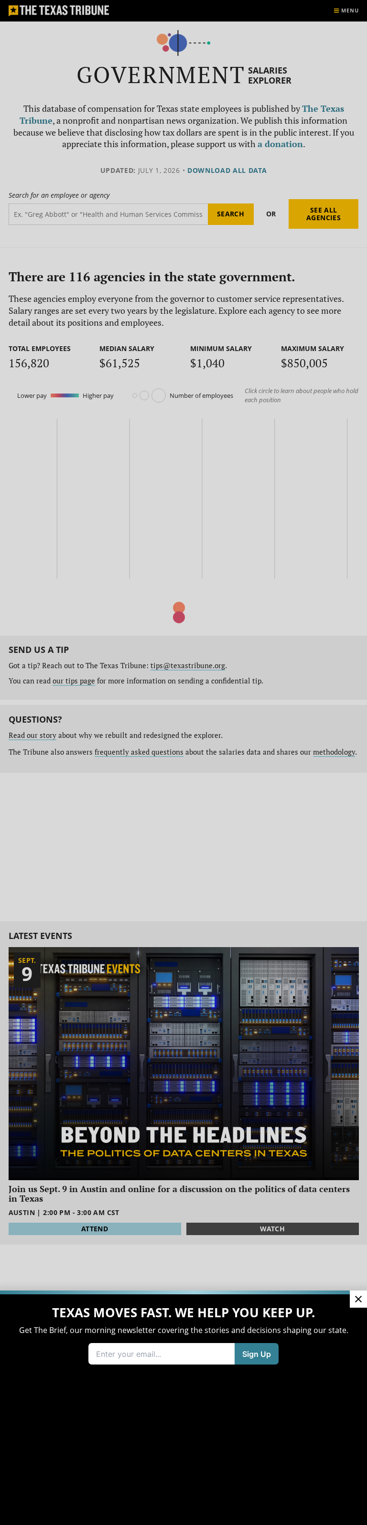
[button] (183, 762)
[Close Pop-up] (358, 1299)
